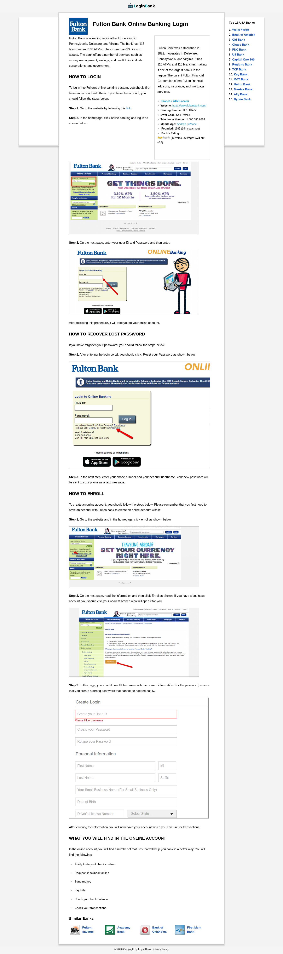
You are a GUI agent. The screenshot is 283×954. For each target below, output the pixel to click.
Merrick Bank (243, 89)
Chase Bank (240, 44)
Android (181, 124)
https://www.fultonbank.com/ (189, 105)
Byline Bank (242, 99)
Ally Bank (240, 94)
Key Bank (240, 74)
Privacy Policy (161, 949)
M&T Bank (241, 79)
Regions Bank (242, 64)
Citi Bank (238, 39)
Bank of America (243, 34)
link (128, 108)
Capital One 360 (243, 59)
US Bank (238, 54)
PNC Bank (239, 49)
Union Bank (242, 84)
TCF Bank (239, 69)
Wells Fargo (240, 29)
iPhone (192, 124)
